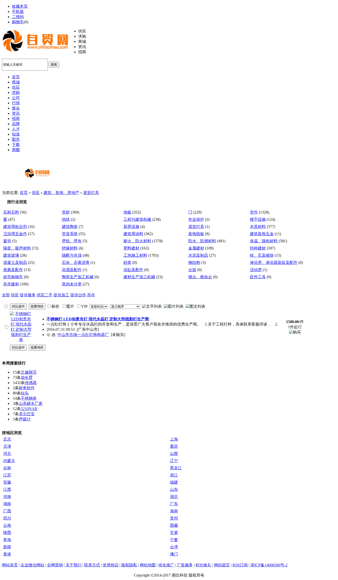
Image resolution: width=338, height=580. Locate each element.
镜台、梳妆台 (200, 277)
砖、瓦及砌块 (262, 255)
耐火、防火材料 (137, 241)
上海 (174, 439)
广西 (7, 511)
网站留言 (222, 565)
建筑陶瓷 (70, 226)
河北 (7, 453)
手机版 (18, 11)
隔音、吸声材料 (17, 248)
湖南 (7, 504)
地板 (127, 212)
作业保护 (196, 219)
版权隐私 (129, 565)
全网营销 (55, 565)
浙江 (174, 475)
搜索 (54, 64)
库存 (91, 295)
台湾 (174, 547)
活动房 (256, 270)
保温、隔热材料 (264, 241)
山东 (174, 489)
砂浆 (127, 262)
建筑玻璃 (11, 255)
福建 (174, 482)
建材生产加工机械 (139, 277)
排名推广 (166, 565)
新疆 (7, 547)
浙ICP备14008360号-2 (269, 565)
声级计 (25, 419)
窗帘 (7, 241)
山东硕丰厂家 (31, 403)
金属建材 (196, 248)
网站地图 (148, 565)
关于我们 (73, 565)
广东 (174, 504)
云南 (7, 525)
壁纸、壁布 (72, 241)
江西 (7, 489)
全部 (6, 295)
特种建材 (258, 248)
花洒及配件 (72, 270)
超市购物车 (13, 277)
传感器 (31, 383)
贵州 (174, 518)
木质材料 (258, 226)
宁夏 (174, 540)
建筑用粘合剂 (15, 226)
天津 (7, 446)
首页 (24, 193)
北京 (7, 439)
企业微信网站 (32, 565)
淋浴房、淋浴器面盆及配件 (273, 262)
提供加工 (61, 295)
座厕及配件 (13, 270)
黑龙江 (176, 468)
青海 (7, 540)
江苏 (7, 475)
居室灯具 (91, 193)
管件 (254, 212)
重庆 (174, 446)
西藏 (174, 525)
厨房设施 (131, 226)
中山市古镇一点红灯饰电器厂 (83, 334)
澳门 (174, 554)
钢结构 (194, 262)
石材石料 (11, 212)
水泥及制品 (198, 255)
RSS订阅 (240, 565)
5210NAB (29, 409)
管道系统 (70, 234)
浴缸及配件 (133, 270)
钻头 (25, 393)
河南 (7, 497)
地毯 (66, 219)
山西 (174, 453)
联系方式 (92, 565)
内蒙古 (9, 461)
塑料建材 (131, 248)
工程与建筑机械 (137, 219)
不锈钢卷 (29, 398)
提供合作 (78, 295)
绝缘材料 (70, 248)
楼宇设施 (258, 219)
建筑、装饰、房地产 (61, 193)
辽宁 (174, 461)
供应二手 (44, 295)
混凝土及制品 (15, 262)
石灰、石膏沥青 (76, 262)
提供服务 (28, 295)
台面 (192, 270)
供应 (36, 193)
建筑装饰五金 (262, 234)
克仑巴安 (27, 414)
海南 (174, 511)
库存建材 (11, 284)
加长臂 (27, 377)
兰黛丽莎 (29, 372)
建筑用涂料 (133, 234)
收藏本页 (20, 6)
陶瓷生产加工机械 (78, 277)
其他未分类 (72, 284)
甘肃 (174, 532)
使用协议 (111, 565)
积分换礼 (203, 565)
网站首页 (10, 565)
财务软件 (27, 388)
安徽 (7, 482)
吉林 (7, 468)
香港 (7, 554)
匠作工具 (258, 277)
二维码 (18, 17)
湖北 (174, 497)
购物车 (18, 22)
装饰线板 (196, 234)
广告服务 (185, 565)
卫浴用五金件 (15, 234)
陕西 (7, 532)
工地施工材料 (135, 255)
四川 (7, 518)
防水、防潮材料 (202, 241)
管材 (66, 212)
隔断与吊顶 (72, 255)
